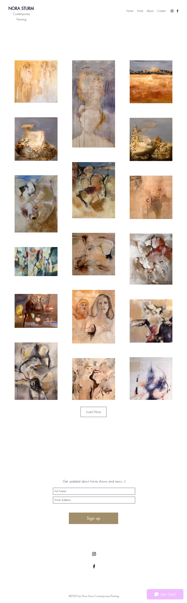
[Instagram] (172, 11)
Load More (93, 412)
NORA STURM (21, 8)
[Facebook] (177, 11)
